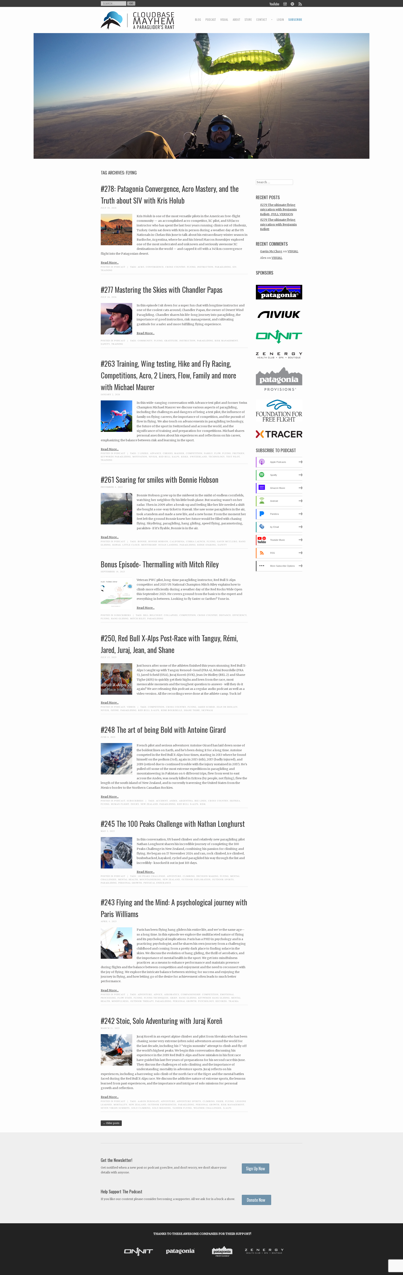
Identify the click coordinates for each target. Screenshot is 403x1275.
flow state (125, 997)
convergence (155, 266)
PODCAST (210, 20)
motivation (139, 456)
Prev (123, 1252)
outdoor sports (223, 879)
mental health (128, 879)
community (145, 340)
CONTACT (261, 20)
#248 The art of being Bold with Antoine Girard (163, 729)
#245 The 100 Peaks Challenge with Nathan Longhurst (173, 823)
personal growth (130, 882)
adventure (174, 876)
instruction (205, 266)
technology (217, 456)
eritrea (235, 800)
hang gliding (119, 618)
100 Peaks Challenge (151, 876)
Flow (217, 453)
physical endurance (157, 882)
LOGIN (280, 20)
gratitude (171, 340)
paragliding (223, 266)
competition (194, 453)
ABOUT (236, 20)
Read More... (110, 263)
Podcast (119, 266)
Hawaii (116, 544)
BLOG (198, 20)
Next (280, 1252)
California (177, 541)
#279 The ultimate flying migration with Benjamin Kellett (278, 224)
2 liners (143, 453)
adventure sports (189, 1101)
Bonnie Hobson (158, 541)
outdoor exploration (196, 879)
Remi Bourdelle (171, 710)
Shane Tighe (192, 710)
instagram (285, 3)
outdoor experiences (162, 1104)
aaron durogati (148, 1101)
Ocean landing (168, 544)
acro (141, 266)
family (208, 453)
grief (173, 997)
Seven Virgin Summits (115, 1107)
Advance (155, 453)
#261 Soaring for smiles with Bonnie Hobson (160, 479)
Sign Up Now (255, 1168)
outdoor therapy (142, 1001)
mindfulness (120, 1001)
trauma (234, 1001)
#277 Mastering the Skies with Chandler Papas (161, 289)
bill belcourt (152, 615)
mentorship (149, 544)
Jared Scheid (206, 706)
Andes (173, 800)
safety (105, 343)
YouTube (275, 3)
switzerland (198, 456)
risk (203, 804)
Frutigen (238, 453)
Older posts (111, 1123)
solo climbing (140, 1107)
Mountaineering (150, 879)
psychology (206, 1001)
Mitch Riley (138, 618)
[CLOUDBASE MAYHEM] (137, 24)
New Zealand (149, 804)
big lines (201, 800)
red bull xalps (169, 456)
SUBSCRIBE (295, 20)
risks (184, 456)
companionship (190, 994)
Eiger (220, 1101)
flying (191, 266)
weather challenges (207, 1107)
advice (158, 994)
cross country (175, 266)
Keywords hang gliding (214, 997)
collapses (171, 615)
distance (225, 615)
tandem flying (182, 1107)
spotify (292, 3)
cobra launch (195, 541)
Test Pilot (233, 456)
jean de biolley (227, 706)
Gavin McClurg (271, 251)
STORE (248, 20)
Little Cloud (131, 544)
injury (135, 804)
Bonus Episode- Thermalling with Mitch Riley (160, 564)
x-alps (227, 1107)
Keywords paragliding (116, 456)
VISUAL (224, 20)
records (221, 1001)
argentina (186, 800)
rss (300, 3)
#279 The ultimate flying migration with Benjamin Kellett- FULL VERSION (278, 209)
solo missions (161, 1107)
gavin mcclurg (227, 541)
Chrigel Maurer (173, 453)
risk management (226, 340)
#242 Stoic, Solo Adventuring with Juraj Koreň (161, 1020)
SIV (234, 266)
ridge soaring (206, 544)
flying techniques (156, 997)
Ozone (115, 710)
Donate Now (256, 1200)
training (106, 270)
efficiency (240, 615)
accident (162, 800)
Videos (131, 706)
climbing (189, 876)
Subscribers (122, 615)
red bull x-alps (148, 710)
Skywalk (207, 710)
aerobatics (171, 994)
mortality (120, 1104)
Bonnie (142, 541)
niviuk (153, 456)
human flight (120, 804)
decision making (207, 876)
